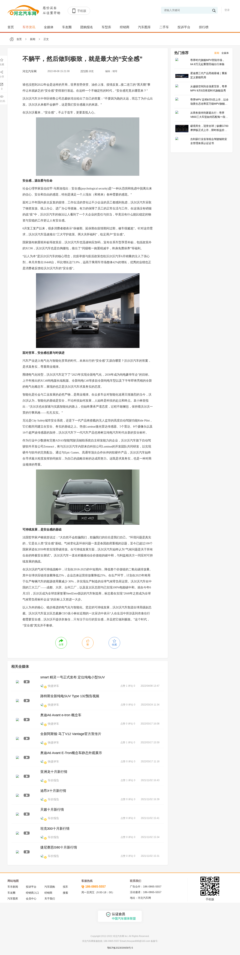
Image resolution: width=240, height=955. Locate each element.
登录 (227, 9)
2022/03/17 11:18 (150, 761)
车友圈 (67, 27)
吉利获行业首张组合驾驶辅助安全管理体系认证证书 (208, 141)
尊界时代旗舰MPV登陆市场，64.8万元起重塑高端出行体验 (207, 62)
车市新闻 (13, 886)
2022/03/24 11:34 (150, 704)
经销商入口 (32, 892)
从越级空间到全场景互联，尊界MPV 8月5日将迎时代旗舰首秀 (208, 88)
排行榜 (203, 27)
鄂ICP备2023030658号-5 (120, 948)
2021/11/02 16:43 (150, 780)
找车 (65, 886)
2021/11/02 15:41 (150, 818)
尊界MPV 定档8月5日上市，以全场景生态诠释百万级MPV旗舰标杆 (209, 102)
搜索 (65, 892)
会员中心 (31, 898)
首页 (11, 27)
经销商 (124, 27)
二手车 (164, 27)
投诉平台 (184, 27)
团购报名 (86, 27)
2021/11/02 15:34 (150, 837)
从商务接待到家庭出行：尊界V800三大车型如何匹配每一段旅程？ (209, 115)
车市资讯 (28, 27)
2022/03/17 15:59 (150, 742)
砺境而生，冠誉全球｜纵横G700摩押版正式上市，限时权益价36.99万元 (209, 128)
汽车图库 (144, 27)
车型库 (106, 27)
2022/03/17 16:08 (150, 723)
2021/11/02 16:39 (150, 799)
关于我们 (49, 898)
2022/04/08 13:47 (150, 685)
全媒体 (48, 27)
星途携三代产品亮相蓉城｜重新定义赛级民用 (208, 75)
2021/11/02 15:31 (150, 856)
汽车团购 (49, 886)
